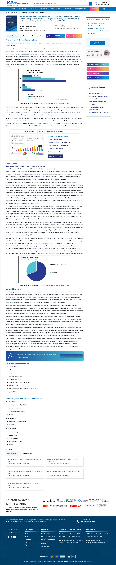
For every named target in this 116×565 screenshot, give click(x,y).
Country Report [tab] (27, 453)
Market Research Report (48, 536)
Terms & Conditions (62, 561)
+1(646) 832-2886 (104, 4)
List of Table (40, 36)
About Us (22, 9)
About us (27, 536)
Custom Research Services (46, 542)
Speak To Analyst (93, 73)
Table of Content (27, 36)
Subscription (45, 546)
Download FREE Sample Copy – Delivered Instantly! (54, 103)
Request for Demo (55, 156)
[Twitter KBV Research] (14, 537)
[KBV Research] (17, 3)
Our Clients (67, 9)
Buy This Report (98, 43)
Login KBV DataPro (30, 542)
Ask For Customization (94, 69)
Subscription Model (81, 9)
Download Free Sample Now (70, 356)
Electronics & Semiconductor (19, 12)
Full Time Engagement (48, 539)
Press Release (55, 9)
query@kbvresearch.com (70, 543)
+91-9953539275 (11, 533)
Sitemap (89, 561)
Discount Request (93, 78)
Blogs (26, 545)
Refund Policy (73, 561)
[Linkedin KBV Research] (11, 537)
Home (13, 9)
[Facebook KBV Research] (8, 537)
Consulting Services (47, 533)
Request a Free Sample (97, 65)
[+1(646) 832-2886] (97, 3)
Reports (32, 9)
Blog (103, 9)
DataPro (94, 9)
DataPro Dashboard (74, 36)
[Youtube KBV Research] (18, 537)
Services (43, 9)
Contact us (28, 547)
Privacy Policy (82, 561)
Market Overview (12, 36)
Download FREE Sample (56, 36)
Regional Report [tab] (12, 453)
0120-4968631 (79, 540)
